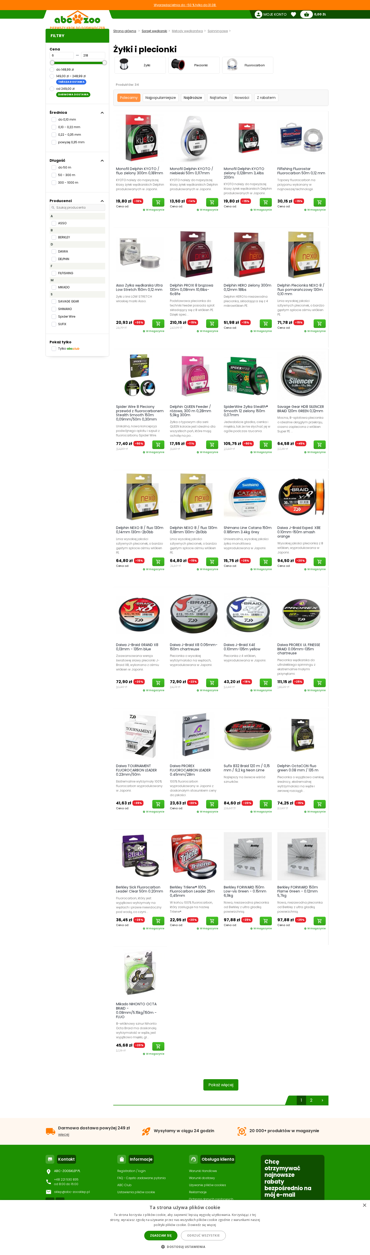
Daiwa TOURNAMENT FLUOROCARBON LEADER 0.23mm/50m (136, 770)
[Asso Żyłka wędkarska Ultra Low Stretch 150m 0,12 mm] (140, 254)
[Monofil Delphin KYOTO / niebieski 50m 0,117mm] (194, 137)
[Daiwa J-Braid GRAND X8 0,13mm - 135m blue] (140, 613)
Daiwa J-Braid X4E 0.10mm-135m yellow (242, 647)
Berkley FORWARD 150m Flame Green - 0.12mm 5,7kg (297, 891)
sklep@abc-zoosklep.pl (72, 1192)
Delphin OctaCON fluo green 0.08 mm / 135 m (297, 768)
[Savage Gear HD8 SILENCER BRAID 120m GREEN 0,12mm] (301, 375)
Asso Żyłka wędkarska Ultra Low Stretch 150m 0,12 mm (139, 287)
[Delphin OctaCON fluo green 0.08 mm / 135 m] (301, 734)
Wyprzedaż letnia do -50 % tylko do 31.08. (185, 5)
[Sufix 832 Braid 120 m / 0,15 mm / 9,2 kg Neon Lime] (248, 734)
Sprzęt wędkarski (154, 31)
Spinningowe (218, 31)
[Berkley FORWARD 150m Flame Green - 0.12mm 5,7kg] (301, 856)
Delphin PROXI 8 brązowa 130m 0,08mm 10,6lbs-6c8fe (191, 289)
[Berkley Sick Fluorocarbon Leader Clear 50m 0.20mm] (140, 856)
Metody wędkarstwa (187, 31)
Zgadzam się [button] (161, 1235)
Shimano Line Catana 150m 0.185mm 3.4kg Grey (248, 530)
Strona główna (124, 31)
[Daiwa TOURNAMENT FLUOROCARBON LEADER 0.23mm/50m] (140, 734)
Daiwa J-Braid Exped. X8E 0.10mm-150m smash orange (299, 532)
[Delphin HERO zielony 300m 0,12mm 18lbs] (248, 254)
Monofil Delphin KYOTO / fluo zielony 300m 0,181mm (139, 171)
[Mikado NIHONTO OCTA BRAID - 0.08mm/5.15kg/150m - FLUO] (140, 972)
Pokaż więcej (220, 1085)
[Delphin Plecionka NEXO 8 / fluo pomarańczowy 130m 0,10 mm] (301, 254)
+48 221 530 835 (66, 1179)
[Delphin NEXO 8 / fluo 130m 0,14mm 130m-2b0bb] (140, 496)
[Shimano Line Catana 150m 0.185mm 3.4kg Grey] (248, 496)
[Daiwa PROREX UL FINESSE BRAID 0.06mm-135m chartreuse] (301, 613)
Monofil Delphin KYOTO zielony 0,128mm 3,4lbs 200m (244, 173)
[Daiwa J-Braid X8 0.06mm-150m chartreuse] (194, 613)
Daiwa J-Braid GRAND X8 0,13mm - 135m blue (137, 647)
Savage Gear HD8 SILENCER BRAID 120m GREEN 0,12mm (300, 408)
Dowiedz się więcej (202, 1225)
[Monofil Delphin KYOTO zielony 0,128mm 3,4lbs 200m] (248, 137)
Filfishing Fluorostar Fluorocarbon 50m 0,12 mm (301, 171)
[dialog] (185, 1227)
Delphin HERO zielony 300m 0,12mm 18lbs (247, 287)
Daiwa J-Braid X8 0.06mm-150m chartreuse (193, 647)
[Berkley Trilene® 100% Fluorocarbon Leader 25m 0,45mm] (194, 856)
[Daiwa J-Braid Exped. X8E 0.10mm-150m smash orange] (301, 496)
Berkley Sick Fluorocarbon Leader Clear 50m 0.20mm (139, 889)
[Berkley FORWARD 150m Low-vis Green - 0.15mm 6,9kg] (248, 856)
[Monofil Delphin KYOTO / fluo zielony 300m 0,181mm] (140, 137)
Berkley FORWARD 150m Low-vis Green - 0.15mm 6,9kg (245, 891)
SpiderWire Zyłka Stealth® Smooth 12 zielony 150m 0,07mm (246, 411)
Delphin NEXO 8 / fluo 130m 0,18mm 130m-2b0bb (193, 530)
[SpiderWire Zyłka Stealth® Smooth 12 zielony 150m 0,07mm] (248, 375)
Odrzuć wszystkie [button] (203, 1235)
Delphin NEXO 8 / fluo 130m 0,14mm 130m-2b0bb (139, 530)
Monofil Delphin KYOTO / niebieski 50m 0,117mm (191, 171)
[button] (185, 1246)
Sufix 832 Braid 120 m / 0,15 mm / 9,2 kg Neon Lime (247, 768)
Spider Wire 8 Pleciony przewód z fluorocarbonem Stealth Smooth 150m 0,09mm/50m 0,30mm (140, 413)
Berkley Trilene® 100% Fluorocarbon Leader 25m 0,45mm (192, 891)
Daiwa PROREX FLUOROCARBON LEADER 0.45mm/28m (190, 770)
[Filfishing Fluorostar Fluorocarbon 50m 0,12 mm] (301, 137)
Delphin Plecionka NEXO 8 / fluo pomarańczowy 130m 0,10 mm (300, 289)
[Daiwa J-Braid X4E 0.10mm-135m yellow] (248, 613)
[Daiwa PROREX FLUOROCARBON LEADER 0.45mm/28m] (194, 734)
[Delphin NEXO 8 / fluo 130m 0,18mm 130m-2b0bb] (194, 496)
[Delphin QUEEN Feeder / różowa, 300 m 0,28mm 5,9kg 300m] (194, 375)
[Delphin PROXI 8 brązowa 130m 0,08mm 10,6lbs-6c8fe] (194, 254)
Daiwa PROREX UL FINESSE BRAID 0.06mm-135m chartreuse (298, 649)
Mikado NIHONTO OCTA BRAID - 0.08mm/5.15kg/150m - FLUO (136, 1010)
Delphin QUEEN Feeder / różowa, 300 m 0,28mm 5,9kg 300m (190, 411)
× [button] (364, 1205)
